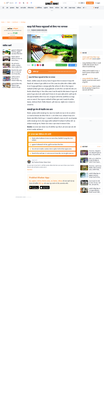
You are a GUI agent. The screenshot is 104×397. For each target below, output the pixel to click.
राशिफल (79, 8)
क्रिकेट (55, 181)
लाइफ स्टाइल (72, 8)
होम (7, 8)
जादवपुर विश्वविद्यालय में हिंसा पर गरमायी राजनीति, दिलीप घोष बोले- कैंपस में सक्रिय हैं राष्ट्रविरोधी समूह (91, 65)
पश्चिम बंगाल (31, 8)
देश (30, 181)
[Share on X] (43, 65)
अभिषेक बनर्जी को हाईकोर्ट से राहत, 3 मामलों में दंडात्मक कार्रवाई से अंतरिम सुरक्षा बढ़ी (91, 72)
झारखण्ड (12, 8)
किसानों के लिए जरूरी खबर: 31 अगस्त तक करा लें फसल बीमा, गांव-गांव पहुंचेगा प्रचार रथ (52, 153)
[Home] (52, 3)
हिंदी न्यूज (41, 183)
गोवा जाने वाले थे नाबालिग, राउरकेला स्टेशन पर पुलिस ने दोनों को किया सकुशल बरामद (52, 149)
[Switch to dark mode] (81, 3)
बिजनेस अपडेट (46, 181)
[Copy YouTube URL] (38, 65)
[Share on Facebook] (35, 65)
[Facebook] (16, 3)
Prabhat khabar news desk (39, 30)
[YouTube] (27, 3)
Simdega (23, 22)
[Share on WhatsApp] (33, 65)
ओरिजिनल (39, 8)
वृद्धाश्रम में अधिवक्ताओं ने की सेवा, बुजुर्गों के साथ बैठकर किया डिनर (47, 144)
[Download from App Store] (45, 187)
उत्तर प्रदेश (23, 8)
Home (2, 22)
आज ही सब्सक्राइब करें (13, 38)
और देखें (98, 146)
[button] (52, 48)
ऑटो (66, 8)
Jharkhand (15, 22)
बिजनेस (51, 8)
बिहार (17, 8)
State (8, 22)
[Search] (75, 3)
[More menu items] (85, 7)
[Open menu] (3, 7)
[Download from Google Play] (34, 187)
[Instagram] (20, 3)
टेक (62, 8)
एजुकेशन (46, 8)
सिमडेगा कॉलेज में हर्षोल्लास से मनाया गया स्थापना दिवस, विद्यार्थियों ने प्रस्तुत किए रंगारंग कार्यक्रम (52, 139)
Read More (29, 169)
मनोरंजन (57, 8)
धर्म (83, 8)
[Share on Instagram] (40, 65)
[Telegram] (31, 3)
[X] (23, 3)
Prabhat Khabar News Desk (42, 162)
